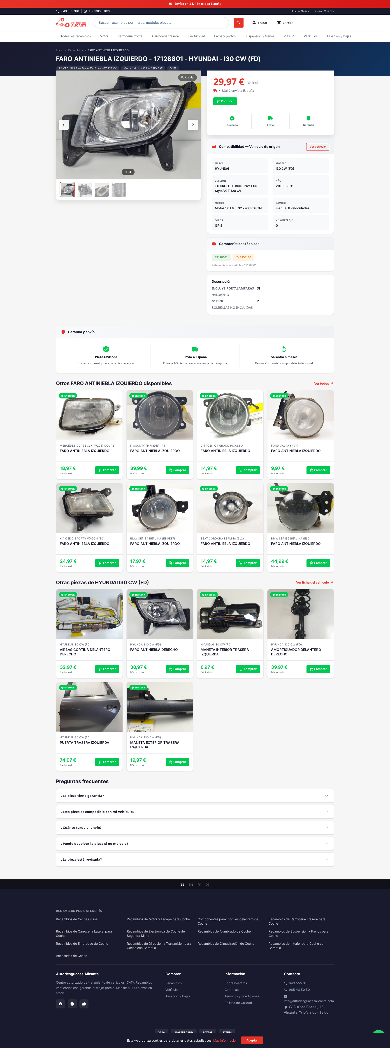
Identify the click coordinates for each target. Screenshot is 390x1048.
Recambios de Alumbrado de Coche (224, 931)
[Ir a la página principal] (72, 22)
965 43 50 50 (297, 990)
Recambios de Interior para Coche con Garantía (297, 946)
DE (207, 884)
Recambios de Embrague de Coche (82, 943)
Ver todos (324, 383)
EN (191, 884)
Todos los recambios (75, 36)
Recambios (75, 50)
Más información (225, 1040)
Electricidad (196, 36)
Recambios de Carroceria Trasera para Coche (297, 921)
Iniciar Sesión (301, 11)
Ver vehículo (318, 146)
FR (199, 884)
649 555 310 (296, 983)
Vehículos (311, 36)
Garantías (232, 989)
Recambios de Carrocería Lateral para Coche (84, 933)
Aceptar (252, 1040)
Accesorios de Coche (71, 956)
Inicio (59, 50)
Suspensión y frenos (259, 36)
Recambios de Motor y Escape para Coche (158, 919)
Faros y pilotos (225, 36)
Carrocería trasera (165, 36)
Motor (104, 36)
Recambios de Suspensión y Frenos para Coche (299, 933)
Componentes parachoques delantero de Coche (228, 921)
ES (182, 884)
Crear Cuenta (324, 11)
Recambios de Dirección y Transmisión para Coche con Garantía (159, 946)
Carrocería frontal (130, 36)
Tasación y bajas (339, 36)
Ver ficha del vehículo (315, 582)
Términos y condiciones (242, 996)
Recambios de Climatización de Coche (226, 943)
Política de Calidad (238, 1003)
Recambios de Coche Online (77, 919)
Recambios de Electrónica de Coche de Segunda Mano (156, 933)
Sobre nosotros (236, 983)
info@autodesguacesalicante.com (309, 999)
